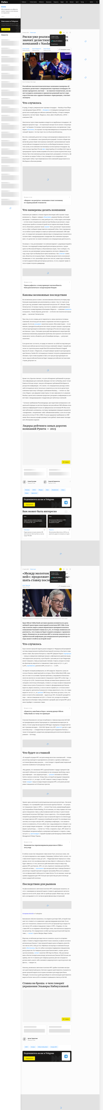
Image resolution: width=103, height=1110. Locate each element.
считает (30, 877)
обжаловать (47, 187)
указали (51, 718)
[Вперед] (74, 417)
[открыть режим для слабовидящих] (60, 32)
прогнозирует (34, 777)
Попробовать (54, 44)
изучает (47, 197)
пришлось (68, 266)
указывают (37, 281)
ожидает (29, 726)
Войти (91, 2)
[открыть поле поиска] (97, 2)
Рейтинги (41, 2)
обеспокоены (30, 892)
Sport (77, 2)
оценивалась (31, 610)
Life (67, 2)
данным (40, 636)
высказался (39, 812)
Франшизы (48, 2)
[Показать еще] (70, 425)
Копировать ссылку (65, 49)
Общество (51, 473)
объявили (46, 110)
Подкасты (56, 2)
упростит (59, 671)
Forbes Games (33, 2)
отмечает (62, 223)
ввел (43, 149)
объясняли (30, 129)
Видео (62, 2)
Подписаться (29, 448)
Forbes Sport (26, 473)
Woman (72, 2)
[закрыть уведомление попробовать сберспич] (64, 37)
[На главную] (4, 2)
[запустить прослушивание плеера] (63, 32)
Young (82, 2)
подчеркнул (67, 597)
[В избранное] (44, 414)
